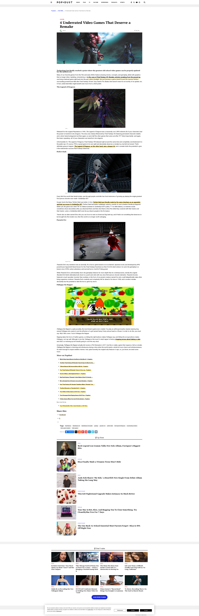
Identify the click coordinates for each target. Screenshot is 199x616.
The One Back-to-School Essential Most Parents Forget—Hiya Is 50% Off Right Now (109, 526)
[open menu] (51, 2)
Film (84, 2)
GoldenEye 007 (77, 204)
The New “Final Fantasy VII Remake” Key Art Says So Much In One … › (77, 362)
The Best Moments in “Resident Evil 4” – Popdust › (73, 388)
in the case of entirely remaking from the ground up (113, 77)
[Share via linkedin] (89, 431)
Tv (89, 2)
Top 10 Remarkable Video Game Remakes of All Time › (74, 405)
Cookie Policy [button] (90, 609)
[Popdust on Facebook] (131, 2)
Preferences (120, 610)
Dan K (64, 30)
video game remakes (65, 428)
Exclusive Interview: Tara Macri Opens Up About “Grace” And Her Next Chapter (62, 567)
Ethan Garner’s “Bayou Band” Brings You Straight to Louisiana (111, 590)
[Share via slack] (92, 431)
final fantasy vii (76, 425)
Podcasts (114, 2)
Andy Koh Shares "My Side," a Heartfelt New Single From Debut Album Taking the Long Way (110, 479)
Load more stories (99, 597)
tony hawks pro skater (132, 425)
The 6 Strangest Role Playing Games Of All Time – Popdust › (75, 395)
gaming (96, 425)
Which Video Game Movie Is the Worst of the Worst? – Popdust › (76, 359)
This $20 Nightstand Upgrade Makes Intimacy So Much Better (106, 494)
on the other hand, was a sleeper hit (103, 146)
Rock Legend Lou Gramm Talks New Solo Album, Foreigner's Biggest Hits (109, 447)
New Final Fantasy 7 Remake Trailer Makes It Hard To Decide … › (76, 377)
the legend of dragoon (120, 425)
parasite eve (102, 425)
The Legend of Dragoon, (82, 146)
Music (78, 2)
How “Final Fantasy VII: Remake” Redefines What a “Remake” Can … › (77, 384)
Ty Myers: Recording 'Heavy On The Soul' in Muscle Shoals (135, 590)
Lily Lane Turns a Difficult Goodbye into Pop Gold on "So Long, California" (135, 567)
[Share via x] (76, 431)
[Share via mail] (96, 431)
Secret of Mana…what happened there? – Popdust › (73, 373)
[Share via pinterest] (82, 431)
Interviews (104, 2)
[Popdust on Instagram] (139, 2)
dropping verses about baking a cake (127, 339)
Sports (122, 2)
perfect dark (110, 425)
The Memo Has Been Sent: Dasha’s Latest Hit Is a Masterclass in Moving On (109, 567)
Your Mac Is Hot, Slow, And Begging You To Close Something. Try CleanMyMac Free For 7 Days (107, 510)
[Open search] (144, 2)
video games (75, 428)
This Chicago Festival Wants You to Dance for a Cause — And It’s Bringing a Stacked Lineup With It (87, 568)
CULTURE (95, 2)
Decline (133, 610)
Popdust (53, 10)
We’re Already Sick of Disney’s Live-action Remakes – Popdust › (76, 381)
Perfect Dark (97, 202)
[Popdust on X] (134, 2)
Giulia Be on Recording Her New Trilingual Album (62, 590)
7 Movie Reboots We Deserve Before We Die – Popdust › (74, 366)
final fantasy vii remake (87, 425)
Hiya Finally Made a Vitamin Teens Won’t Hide (99, 462)
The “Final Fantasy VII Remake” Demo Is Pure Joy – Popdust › (75, 370)
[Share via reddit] (79, 431)
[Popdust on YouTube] (137, 2)
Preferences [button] (58, 611)
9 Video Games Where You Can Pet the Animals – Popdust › (75, 399)
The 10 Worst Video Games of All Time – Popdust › (73, 391)
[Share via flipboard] (86, 431)
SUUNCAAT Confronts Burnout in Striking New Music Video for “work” (87, 590)
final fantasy (68, 425)
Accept (146, 610)
